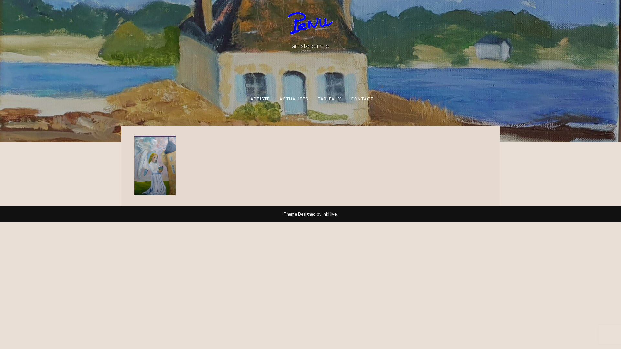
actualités (293, 98)
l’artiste (258, 98)
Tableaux (329, 98)
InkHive (329, 214)
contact (362, 98)
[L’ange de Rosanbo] (155, 166)
